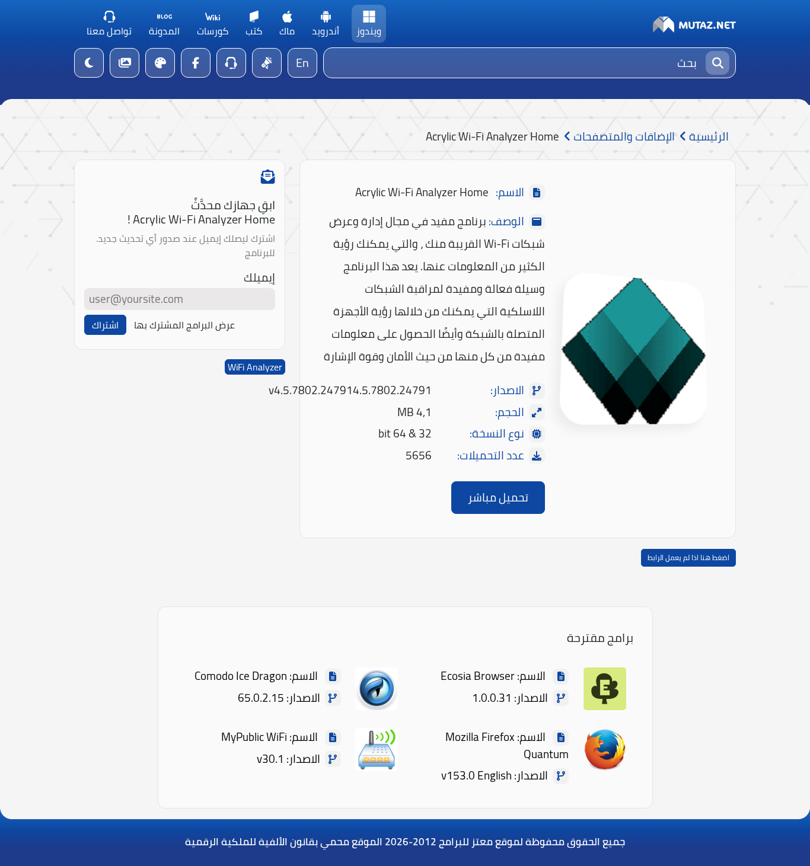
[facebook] (196, 63)
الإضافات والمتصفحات (623, 136)
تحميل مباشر (498, 497)
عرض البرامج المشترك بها (184, 325)
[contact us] (231, 63)
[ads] (267, 63)
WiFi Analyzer (255, 367)
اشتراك (105, 325)
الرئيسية (708, 136)
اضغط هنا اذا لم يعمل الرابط (688, 557)
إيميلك (259, 277)
